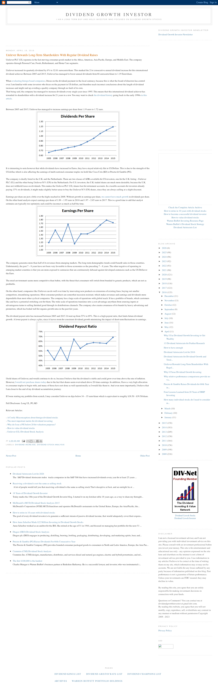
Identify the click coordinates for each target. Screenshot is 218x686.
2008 (164, 453)
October (168, 304)
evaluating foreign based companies (28, 80)
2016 (164, 292)
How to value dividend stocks (21, 428)
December (169, 296)
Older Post (145, 455)
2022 (164, 265)
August (168, 313)
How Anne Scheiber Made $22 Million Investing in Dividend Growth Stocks (48, 522)
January (168, 417)
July (167, 318)
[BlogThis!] (31, 441)
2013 (164, 431)
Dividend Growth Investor (109, 14)
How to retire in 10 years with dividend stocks (34, 512)
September (170, 309)
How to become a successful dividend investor (185, 214)
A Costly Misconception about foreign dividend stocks (32, 417)
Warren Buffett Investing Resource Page (185, 220)
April (167, 331)
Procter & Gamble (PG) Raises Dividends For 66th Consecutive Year (44, 541)
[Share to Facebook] (37, 441)
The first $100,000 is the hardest (27, 560)
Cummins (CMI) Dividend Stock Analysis (32, 551)
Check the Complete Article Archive (185, 207)
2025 (164, 252)
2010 (164, 445)
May (167, 327)
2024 (164, 256)
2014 (164, 427)
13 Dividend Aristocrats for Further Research (184, 343)
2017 (164, 287)
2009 (164, 449)
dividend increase (25, 445)
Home (78, 455)
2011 (164, 440)
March (168, 408)
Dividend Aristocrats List (185, 227)
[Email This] (28, 441)
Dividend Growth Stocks (185, 516)
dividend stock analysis (51, 445)
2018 (164, 283)
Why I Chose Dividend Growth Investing (182, 372)
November (170, 300)
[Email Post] (23, 441)
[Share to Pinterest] (41, 441)
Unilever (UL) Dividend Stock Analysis (25, 431)
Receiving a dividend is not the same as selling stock (37, 483)
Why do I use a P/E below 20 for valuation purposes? (31, 424)
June (167, 322)
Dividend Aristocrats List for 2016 (179, 352)
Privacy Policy (165, 630)
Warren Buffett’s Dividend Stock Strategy (185, 224)
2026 (164, 247)
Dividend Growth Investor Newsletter (175, 34)
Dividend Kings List (67, 673)
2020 (164, 274)
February (169, 412)
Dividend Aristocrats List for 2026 (28, 473)
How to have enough (173, 347)
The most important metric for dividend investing (30, 420)
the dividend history (103, 95)
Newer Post (11, 455)
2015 (164, 422)
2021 (164, 270)
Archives (60, 680)
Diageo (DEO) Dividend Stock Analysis (31, 531)
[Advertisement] (68, 34)
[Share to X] (34, 441)
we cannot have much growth (115, 196)
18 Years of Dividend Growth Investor (30, 493)
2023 (164, 261)
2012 (164, 436)
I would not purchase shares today (30, 382)
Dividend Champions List (144, 673)
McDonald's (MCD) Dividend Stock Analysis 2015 (36, 502)
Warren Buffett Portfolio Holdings (97, 680)
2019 (164, 278)
